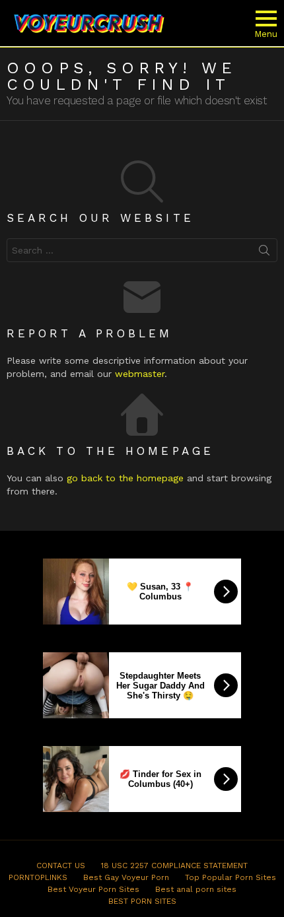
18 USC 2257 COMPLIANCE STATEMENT (174, 865)
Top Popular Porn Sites (230, 877)
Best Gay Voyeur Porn (126, 877)
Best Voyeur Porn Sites (93, 889)
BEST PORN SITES (142, 901)
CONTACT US (60, 865)
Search (264, 252)
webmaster (139, 373)
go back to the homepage (125, 478)
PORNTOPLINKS (38, 877)
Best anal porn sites (195, 889)
